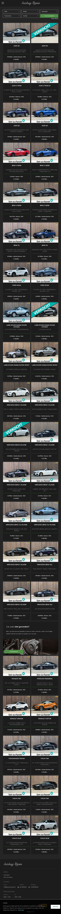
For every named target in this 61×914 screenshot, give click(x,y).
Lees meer (21, 910)
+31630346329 (34, 887)
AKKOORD (55, 906)
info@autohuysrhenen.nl (10, 887)
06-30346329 (23, 887)
